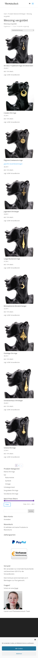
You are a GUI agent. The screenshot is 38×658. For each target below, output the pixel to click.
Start (5, 14)
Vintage (8, 484)
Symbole (8, 481)
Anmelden (7, 519)
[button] (35, 640)
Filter (7, 504)
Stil (5, 475)
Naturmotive (9, 477)
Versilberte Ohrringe (11, 494)
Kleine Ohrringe (9, 472)
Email (16, 588)
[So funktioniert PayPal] (19, 543)
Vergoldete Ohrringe (11, 490)
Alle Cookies (19, 648)
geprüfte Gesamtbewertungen (13, 164)
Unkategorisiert (9, 487)
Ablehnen (19, 653)
